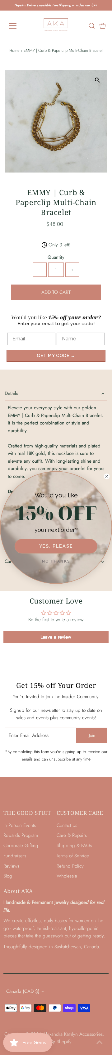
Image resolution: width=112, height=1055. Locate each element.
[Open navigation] (16, 26)
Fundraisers (14, 855)
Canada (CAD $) (23, 991)
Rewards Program (20, 835)
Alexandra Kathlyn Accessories (73, 1034)
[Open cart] (103, 25)
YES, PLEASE (56, 546)
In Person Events (19, 825)
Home (14, 50)
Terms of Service (73, 855)
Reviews (11, 866)
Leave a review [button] (55, 636)
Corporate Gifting (20, 845)
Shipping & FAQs (74, 845)
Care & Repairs (72, 835)
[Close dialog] (107, 476)
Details (11, 393)
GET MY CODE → (56, 355)
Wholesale (67, 876)
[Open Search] (92, 26)
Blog (7, 876)
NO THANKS (56, 561)
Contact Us (67, 825)
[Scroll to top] (99, 1042)
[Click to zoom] (97, 80)
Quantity (56, 257)
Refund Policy (70, 866)
